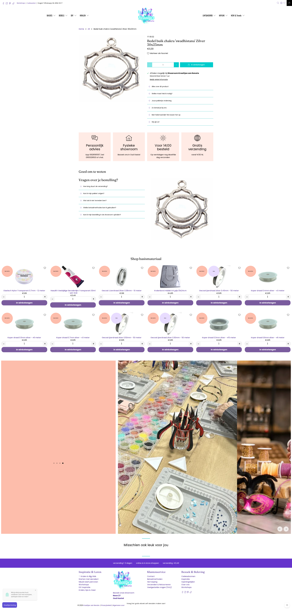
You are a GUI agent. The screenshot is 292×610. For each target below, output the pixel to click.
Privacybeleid (106, 605)
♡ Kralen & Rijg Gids (87, 576)
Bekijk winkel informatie (159, 79)
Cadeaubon (31, 3)
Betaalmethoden (154, 579)
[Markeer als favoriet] (45, 268)
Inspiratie (185, 579)
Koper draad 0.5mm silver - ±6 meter (24, 337)
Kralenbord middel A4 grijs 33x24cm (170, 290)
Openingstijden (188, 582)
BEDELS (61, 15)
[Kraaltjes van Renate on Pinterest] (10, 4)
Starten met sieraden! (89, 579)
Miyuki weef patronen (88, 582)
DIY (72, 15)
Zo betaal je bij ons (159, 108)
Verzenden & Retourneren (159, 584)
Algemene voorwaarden (122, 605)
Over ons (185, 584)
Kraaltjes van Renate (91, 605)
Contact (151, 576)
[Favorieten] (284, 3)
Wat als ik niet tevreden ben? (95, 200)
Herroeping (152, 582)
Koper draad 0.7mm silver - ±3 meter (73, 337)
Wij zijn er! (155, 122)
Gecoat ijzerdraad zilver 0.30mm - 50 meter (170, 337)
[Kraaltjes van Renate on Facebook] (4, 4)
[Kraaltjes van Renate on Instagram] (7, 4)
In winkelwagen (24, 302)
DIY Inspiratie (84, 587)
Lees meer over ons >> (58, 455)
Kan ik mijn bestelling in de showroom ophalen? (102, 215)
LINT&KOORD (207, 15)
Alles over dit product (160, 86)
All (89, 29)
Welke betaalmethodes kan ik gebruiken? (99, 207)
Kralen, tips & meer (87, 590)
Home (81, 29)
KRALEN (83, 15)
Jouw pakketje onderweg (161, 101)
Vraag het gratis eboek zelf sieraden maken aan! (146, 603)
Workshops (21, 3)
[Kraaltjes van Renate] (146, 15)
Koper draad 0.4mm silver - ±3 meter (267, 290)
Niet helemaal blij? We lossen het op (166, 115)
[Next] (286, 529)
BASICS (49, 15)
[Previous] (279, 529)
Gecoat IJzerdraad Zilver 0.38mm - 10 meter (122, 290)
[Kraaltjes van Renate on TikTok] (14, 4)
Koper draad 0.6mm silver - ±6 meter (267, 337)
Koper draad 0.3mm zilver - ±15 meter (219, 337)
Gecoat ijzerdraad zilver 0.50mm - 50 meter (121, 337)
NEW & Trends (236, 15)
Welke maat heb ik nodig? (162, 93)
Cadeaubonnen (188, 576)
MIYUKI (221, 15)
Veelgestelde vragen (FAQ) (159, 587)
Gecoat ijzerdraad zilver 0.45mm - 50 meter (219, 290)
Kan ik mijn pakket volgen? (93, 193)
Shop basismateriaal (146, 259)
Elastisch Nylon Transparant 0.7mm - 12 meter (24, 290)
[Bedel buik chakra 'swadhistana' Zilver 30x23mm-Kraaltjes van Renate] (112, 68)
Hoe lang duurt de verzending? (95, 186)
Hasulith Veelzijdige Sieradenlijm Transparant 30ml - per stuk (73, 291)
